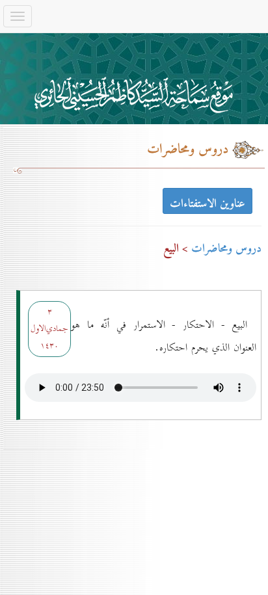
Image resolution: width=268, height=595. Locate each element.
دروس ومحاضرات (226, 249)
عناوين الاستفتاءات (207, 202)
